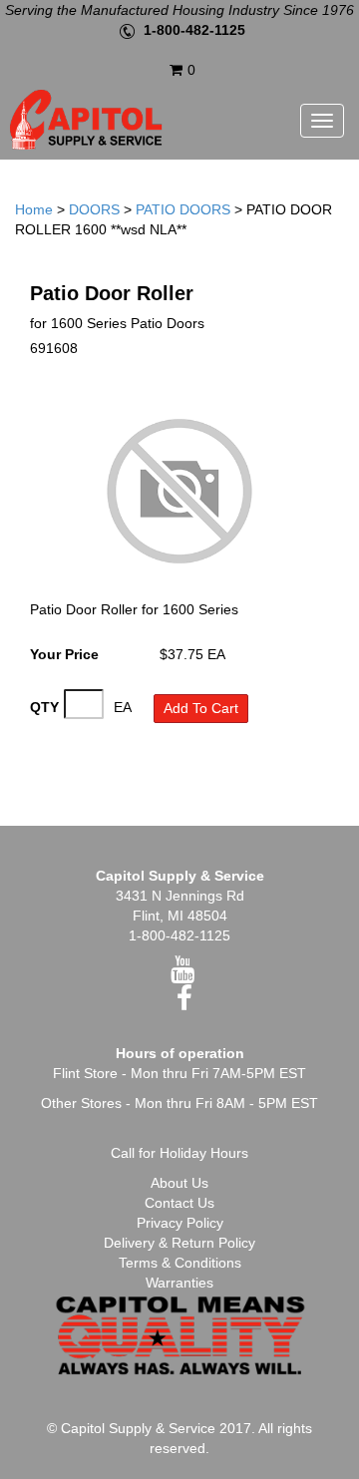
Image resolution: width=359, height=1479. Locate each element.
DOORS (94, 209)
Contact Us (179, 1203)
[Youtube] (182, 974)
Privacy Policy (180, 1223)
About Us (179, 1183)
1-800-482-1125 (194, 30)
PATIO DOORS (183, 209)
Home (34, 209)
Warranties (179, 1283)
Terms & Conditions (180, 1263)
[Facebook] (184, 1003)
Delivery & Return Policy (179, 1243)
